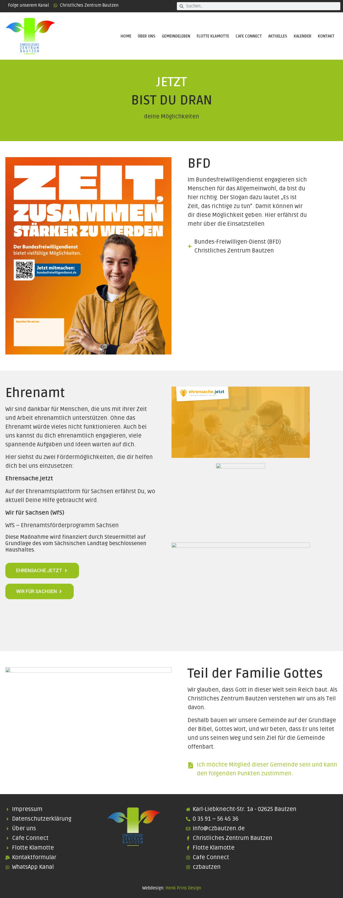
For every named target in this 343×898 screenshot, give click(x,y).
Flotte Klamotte (213, 36)
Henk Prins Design (183, 888)
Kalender (302, 36)
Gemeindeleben (176, 36)
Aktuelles (277, 36)
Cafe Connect (249, 36)
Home (126, 36)
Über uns (146, 36)
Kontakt (326, 36)
